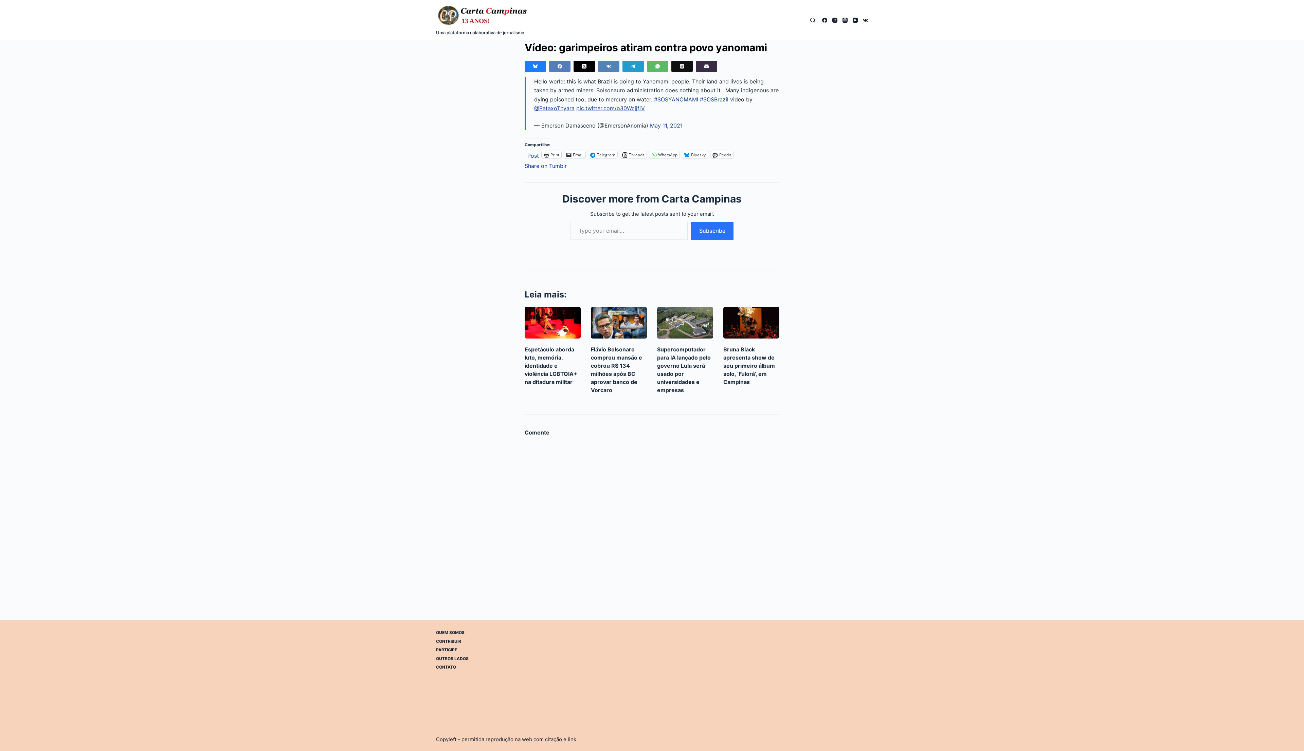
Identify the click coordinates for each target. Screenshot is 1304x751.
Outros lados (452, 658)
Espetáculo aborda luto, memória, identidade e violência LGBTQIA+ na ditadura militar (551, 365)
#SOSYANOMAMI (676, 99)
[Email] (706, 66)
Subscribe (712, 230)
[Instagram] (834, 20)
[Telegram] (633, 66)
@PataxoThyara (554, 108)
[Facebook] (824, 20)
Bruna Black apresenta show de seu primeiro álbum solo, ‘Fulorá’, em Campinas (749, 365)
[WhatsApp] (657, 66)
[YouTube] (855, 20)
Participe (446, 649)
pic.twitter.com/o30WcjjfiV (610, 108)
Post (533, 154)
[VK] (865, 20)
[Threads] (845, 20)
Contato (446, 667)
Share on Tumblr (546, 165)
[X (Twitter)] (584, 66)
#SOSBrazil (714, 99)
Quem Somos (450, 632)
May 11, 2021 (666, 125)
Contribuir (448, 640)
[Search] (812, 20)
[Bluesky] (535, 66)
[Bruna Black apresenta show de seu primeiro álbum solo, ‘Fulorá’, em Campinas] (751, 323)
